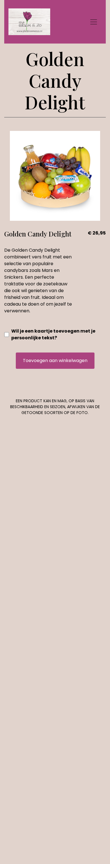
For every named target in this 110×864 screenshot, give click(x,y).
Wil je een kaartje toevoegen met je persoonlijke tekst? (53, 334)
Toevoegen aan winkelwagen (55, 360)
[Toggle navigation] (94, 22)
